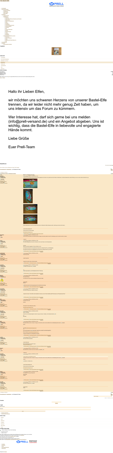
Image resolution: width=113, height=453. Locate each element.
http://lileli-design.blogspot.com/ (28, 307)
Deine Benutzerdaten (5, 9)
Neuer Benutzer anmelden (8, 44)
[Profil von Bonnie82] (26, 319)
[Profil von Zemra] (26, 251)
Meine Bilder (6, 13)
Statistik (18, 167)
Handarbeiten (7, 24)
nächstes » (6, 172)
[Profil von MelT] (26, 335)
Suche (2, 427)
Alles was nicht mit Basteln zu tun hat (9, 35)
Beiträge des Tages (11, 167)
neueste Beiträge (6, 15)
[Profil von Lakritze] (26, 346)
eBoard (4, 77)
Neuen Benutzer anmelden (5, 413)
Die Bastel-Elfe (4, 0)
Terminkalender (3, 65)
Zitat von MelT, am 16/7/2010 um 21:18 (29, 356)
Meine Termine (6, 12)
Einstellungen (6, 11)
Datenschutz (4, 448)
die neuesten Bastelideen (5, 59)
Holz (6, 28)
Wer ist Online (2, 167)
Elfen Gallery (3, 425)
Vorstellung (7, 17)
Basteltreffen (7, 34)
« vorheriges (2, 172)
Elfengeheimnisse (8, 31)
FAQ (1, 67)
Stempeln (6, 23)
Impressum (2, 68)
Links (2, 419)
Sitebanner (2, 420)
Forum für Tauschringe (8, 29)
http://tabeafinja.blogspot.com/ (28, 367)
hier (8, 76)
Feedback (2, 422)
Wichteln (6, 30)
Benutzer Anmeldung (7, 10)
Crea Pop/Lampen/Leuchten (9, 25)
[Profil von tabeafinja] (26, 233)
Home (1, 77)
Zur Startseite (4, 8)
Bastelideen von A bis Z (4, 60)
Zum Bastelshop (4, 42)
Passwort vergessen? (4, 412)
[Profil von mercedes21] (26, 297)
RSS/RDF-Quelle (13, 436)
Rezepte (2, 417)
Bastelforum (4, 14)
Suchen (6, 167)
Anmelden (3, 43)
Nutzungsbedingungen (5, 447)
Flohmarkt (6, 33)
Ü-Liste (6, 32)
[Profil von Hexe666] (26, 390)
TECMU (5, 451)
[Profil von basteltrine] (26, 273)
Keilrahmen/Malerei (8, 26)
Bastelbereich (6, 16)
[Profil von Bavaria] (26, 286)
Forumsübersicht (3, 169)
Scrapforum (7, 27)
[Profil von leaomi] (26, 379)
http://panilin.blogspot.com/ (27, 344)
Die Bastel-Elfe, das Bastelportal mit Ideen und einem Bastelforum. (16, 439)
